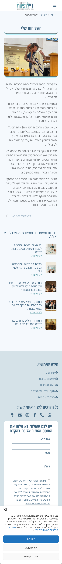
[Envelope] (20, 415)
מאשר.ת (31, 539)
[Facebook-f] (35, 415)
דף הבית (53, 14)
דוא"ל (47, 466)
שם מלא (45, 439)
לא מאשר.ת (31, 547)
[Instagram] (27, 415)
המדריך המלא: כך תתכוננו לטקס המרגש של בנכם (27, 322)
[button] (4, 509)
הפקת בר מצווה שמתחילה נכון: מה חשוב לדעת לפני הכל (27, 267)
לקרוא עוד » (36, 255)
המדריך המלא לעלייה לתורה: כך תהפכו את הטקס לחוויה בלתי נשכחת (25, 305)
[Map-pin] (12, 415)
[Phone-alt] (42, 415)
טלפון (47, 453)
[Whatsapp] (50, 415)
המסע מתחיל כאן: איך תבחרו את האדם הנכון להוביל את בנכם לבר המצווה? (25, 286)
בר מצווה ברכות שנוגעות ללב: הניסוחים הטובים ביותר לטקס (26, 248)
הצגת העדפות (31, 556)
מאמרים (44, 14)
